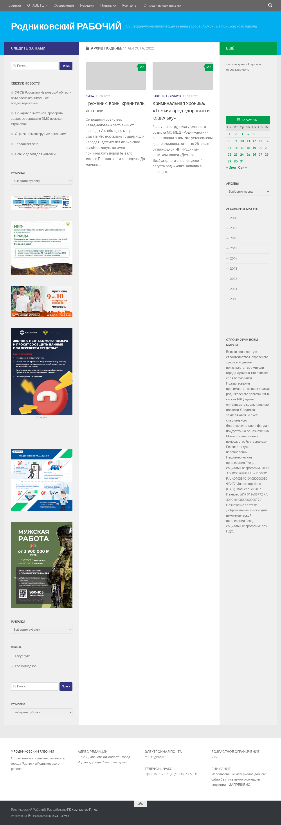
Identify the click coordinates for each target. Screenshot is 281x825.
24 (242, 155)
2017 (233, 228)
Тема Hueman (60, 816)
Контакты (129, 5)
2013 (233, 269)
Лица (90, 96)
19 (254, 148)
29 (229, 161)
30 (236, 161)
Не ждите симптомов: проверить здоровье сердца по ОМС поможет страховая (37, 118)
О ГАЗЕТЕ (35, 5)
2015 (233, 248)
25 (248, 155)
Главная (14, 5)
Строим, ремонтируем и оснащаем (40, 134)
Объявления (64, 5)
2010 (233, 299)
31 (242, 161)
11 (248, 141)
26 (254, 155)
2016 (233, 238)
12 (254, 141)
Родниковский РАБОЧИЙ (66, 26)
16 (236, 148)
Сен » (242, 167)
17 (242, 148)
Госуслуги (22, 656)
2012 (233, 279)
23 (236, 155)
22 (229, 155)
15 (229, 148)
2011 (233, 289)
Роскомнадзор (25, 666)
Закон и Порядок (167, 96)
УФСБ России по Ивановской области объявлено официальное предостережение (41, 97)
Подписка (108, 5)
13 (260, 141)
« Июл (231, 167)
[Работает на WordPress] (29, 815)
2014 (233, 258)
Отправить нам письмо (162, 5)
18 (248, 148)
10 (242, 141)
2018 (233, 218)
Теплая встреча (26, 144)
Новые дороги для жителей (35, 154)
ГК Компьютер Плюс (82, 810)
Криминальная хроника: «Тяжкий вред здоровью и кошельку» (181, 111)
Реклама (87, 5)
